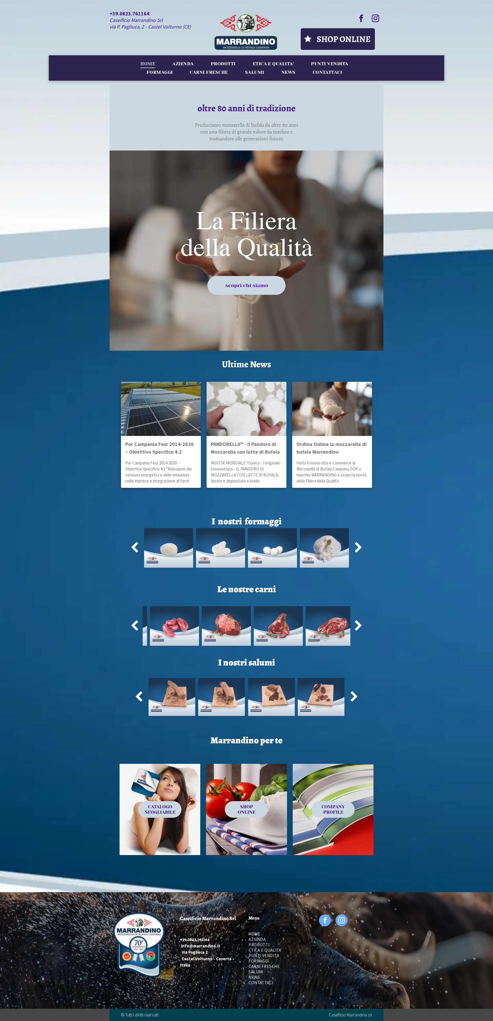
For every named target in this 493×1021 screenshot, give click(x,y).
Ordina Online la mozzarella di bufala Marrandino (331, 448)
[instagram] (375, 19)
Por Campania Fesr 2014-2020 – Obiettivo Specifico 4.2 (159, 448)
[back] (134, 547)
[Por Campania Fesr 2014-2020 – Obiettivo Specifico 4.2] (161, 409)
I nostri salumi (246, 662)
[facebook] (361, 19)
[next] (358, 547)
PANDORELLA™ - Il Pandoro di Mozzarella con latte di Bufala (245, 448)
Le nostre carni (246, 589)
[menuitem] (148, 64)
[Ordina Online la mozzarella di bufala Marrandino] (332, 409)
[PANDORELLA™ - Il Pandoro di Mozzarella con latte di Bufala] (246, 409)
